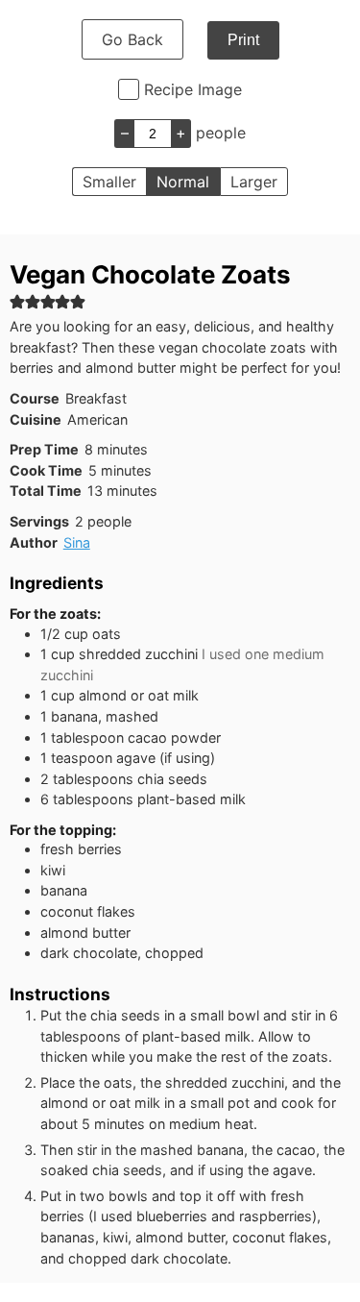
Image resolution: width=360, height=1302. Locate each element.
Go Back (132, 39)
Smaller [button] (109, 181)
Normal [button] (182, 181)
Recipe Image (193, 89)
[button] (17, 301)
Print (243, 40)
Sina (76, 542)
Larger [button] (253, 181)
